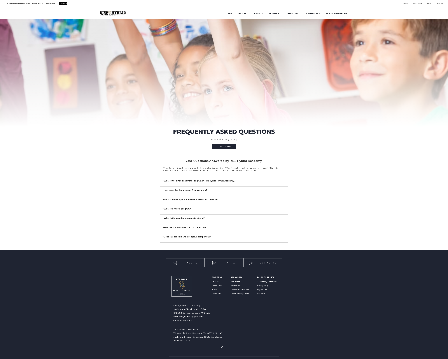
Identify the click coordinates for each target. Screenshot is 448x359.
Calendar (215, 282)
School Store (217, 286)
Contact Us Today (224, 146)
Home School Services (240, 290)
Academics (258, 13)
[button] (243, 13)
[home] (112, 13)
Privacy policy (262, 286)
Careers (405, 3)
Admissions (235, 282)
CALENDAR (439, 3)
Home (230, 13)
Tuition (214, 290)
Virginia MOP (262, 290)
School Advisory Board (240, 294)
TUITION (429, 3)
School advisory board (336, 13)
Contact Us (261, 294)
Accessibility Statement (266, 282)
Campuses (216, 294)
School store (417, 3)
